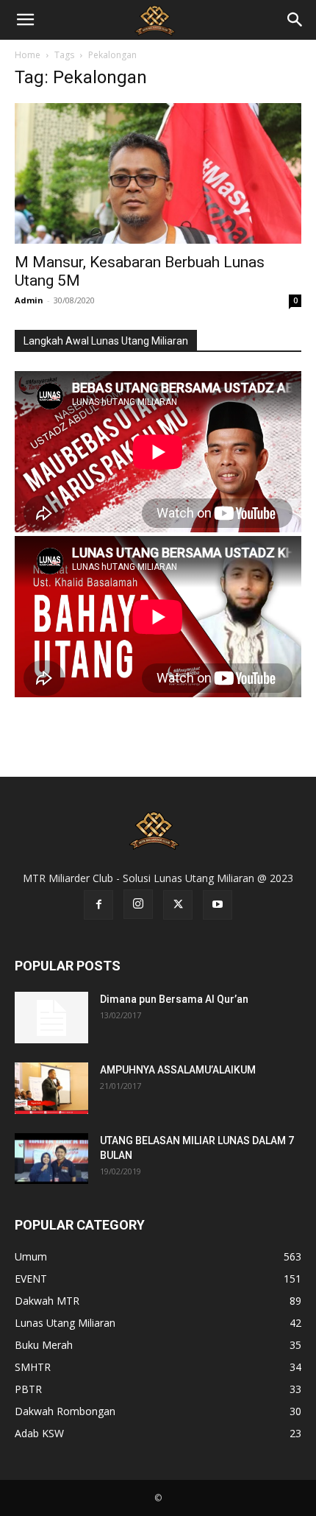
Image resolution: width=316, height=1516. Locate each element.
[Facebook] (98, 905)
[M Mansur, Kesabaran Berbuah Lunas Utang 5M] (158, 173)
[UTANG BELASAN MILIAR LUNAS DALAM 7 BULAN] (51, 1158)
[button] (25, 20)
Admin (29, 300)
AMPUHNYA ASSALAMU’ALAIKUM (178, 1070)
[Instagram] (138, 904)
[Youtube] (217, 905)
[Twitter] (178, 905)
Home (27, 55)
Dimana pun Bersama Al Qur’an (174, 999)
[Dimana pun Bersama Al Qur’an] (51, 1017)
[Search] (295, 20)
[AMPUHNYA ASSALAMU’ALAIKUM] (51, 1088)
